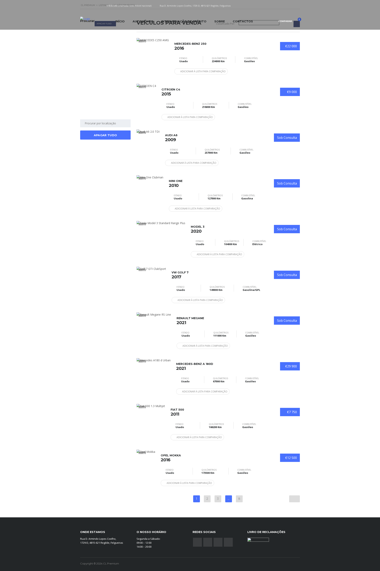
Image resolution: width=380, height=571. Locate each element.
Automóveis (143, 21)
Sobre (219, 21)
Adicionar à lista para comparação (203, 71)
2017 (180, 275)
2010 (175, 183)
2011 (177, 412)
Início (120, 21)
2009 (171, 137)
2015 (171, 92)
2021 (190, 320)
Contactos (243, 21)
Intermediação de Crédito (183, 21)
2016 (190, 46)
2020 (197, 229)
